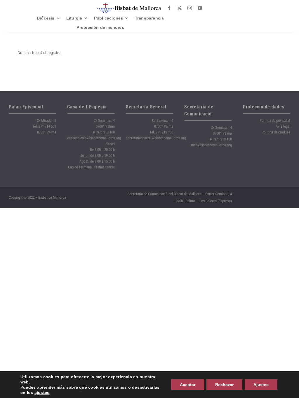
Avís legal (283, 126)
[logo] (129, 5)
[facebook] (169, 8)
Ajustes (261, 384)
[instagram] (189, 8)
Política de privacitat (275, 120)
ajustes (42, 392)
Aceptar (187, 384)
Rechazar (224, 384)
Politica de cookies (276, 132)
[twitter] (179, 8)
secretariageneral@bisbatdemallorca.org (156, 138)
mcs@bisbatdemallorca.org (211, 145)
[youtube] (200, 8)
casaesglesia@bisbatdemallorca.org (94, 138)
